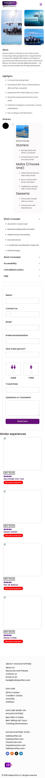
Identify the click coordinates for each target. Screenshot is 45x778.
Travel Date (12, 384)
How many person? (16, 349)
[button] (41, 4)
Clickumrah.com (14, 742)
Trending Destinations (17, 723)
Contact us (11, 674)
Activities (10, 698)
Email (9, 322)
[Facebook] (7, 753)
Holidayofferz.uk (13, 736)
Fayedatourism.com (16, 745)
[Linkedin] (21, 753)
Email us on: (12, 677)
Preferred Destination (17, 335)
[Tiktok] (16, 753)
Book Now (23, 421)
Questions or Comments (18, 397)
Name (9, 295)
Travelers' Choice (14, 695)
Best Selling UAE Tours (16, 720)
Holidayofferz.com (15, 739)
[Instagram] (12, 753)
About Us (10, 667)
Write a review (12, 692)
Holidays (10, 702)
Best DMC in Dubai (15, 717)
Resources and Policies (17, 670)
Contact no (12, 308)
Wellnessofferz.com (15, 748)
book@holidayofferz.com (18, 680)
